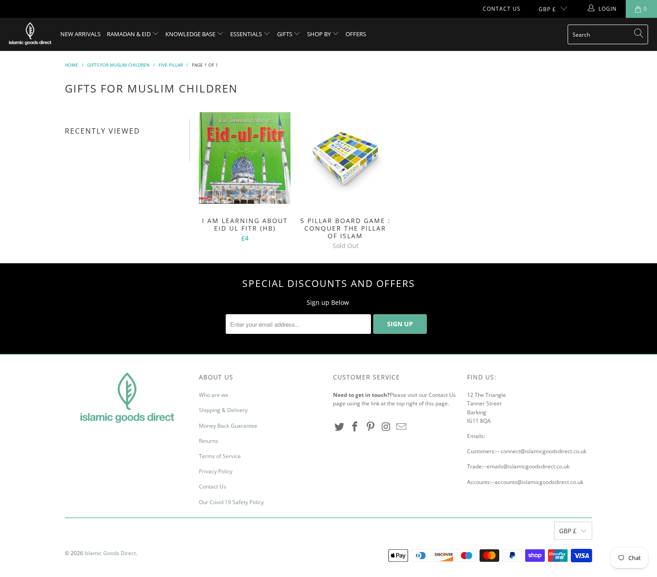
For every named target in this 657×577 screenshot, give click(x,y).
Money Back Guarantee (228, 426)
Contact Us (502, 9)
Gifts (285, 34)
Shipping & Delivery (223, 410)
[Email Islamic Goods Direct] (402, 426)
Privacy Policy (215, 471)
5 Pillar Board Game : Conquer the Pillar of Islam (345, 158)
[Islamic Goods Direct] (30, 34)
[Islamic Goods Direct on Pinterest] (370, 426)
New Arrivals (80, 34)
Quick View (245, 177)
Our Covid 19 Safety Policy (231, 502)
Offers (355, 34)
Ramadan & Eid (129, 34)
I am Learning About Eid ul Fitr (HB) (245, 158)
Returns (208, 441)
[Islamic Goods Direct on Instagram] (386, 426)
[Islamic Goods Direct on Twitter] (339, 426)
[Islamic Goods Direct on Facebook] (355, 426)
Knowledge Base (191, 34)
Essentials (246, 34)
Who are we (213, 395)
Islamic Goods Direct (110, 553)
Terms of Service (220, 456)
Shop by (319, 34)
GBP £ (547, 9)
